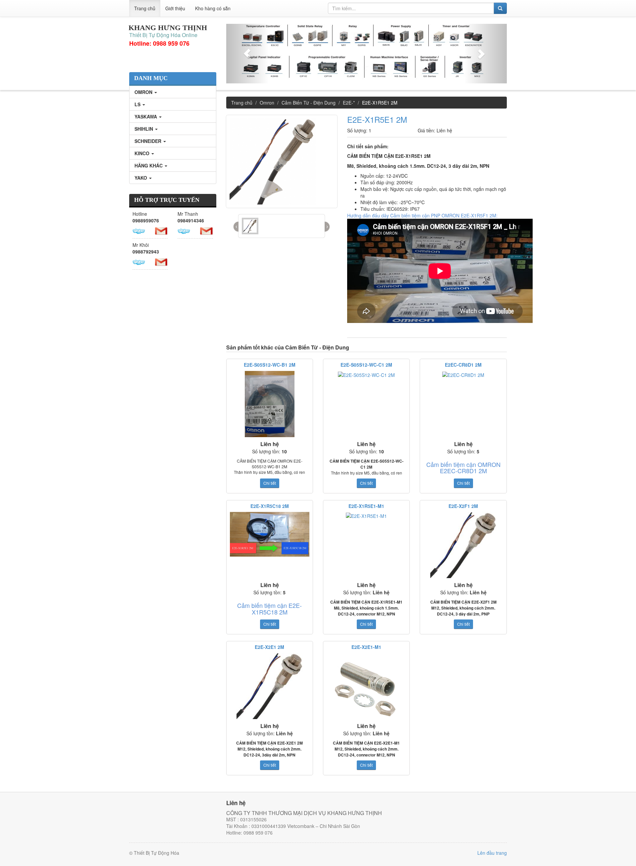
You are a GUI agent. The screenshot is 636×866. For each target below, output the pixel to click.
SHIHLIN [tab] (144, 128)
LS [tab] (138, 104)
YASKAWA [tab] (146, 116)
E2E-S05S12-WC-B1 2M (269, 364)
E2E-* (349, 102)
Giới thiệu (175, 8)
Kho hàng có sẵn (213, 8)
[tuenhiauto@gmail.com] (161, 230)
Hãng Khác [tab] (149, 165)
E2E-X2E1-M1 (366, 647)
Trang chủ (144, 8)
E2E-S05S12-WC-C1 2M (366, 364)
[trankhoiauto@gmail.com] (206, 230)
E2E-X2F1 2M (463, 506)
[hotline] (138, 230)
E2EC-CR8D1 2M (463, 364)
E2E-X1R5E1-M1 (366, 506)
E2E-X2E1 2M (269, 647)
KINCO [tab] (142, 153)
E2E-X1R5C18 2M (269, 506)
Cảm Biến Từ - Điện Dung (309, 102)
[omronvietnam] (184, 230)
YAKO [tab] (141, 177)
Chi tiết (269, 483)
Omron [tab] (144, 92)
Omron (267, 102)
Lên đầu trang (492, 852)
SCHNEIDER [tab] (148, 141)
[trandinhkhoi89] (138, 261)
